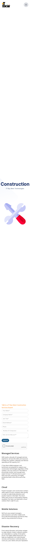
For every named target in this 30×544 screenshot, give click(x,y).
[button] (26, 4)
